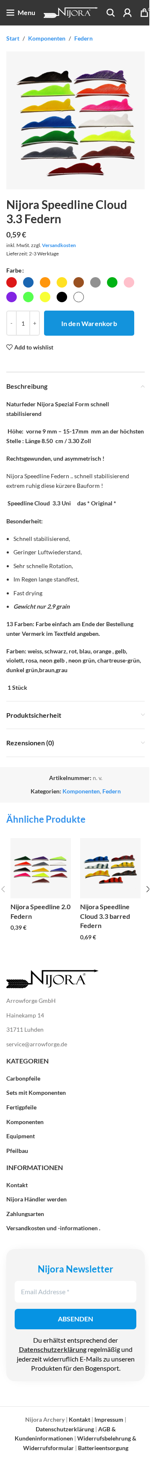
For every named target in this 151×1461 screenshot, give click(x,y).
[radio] (11, 282)
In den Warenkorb (89, 323)
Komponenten (46, 38)
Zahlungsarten (25, 1213)
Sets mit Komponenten (36, 1092)
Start (12, 38)
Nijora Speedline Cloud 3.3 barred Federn (105, 916)
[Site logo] (71, 11)
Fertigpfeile (21, 1107)
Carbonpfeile (23, 1078)
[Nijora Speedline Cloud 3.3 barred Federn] (110, 868)
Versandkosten (59, 245)
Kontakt (17, 1184)
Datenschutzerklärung (52, 1349)
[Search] (110, 12)
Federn (83, 38)
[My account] (127, 12)
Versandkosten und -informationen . (53, 1228)
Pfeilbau (17, 1150)
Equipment (20, 1136)
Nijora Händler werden (36, 1199)
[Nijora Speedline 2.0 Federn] (40, 868)
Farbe (13, 270)
